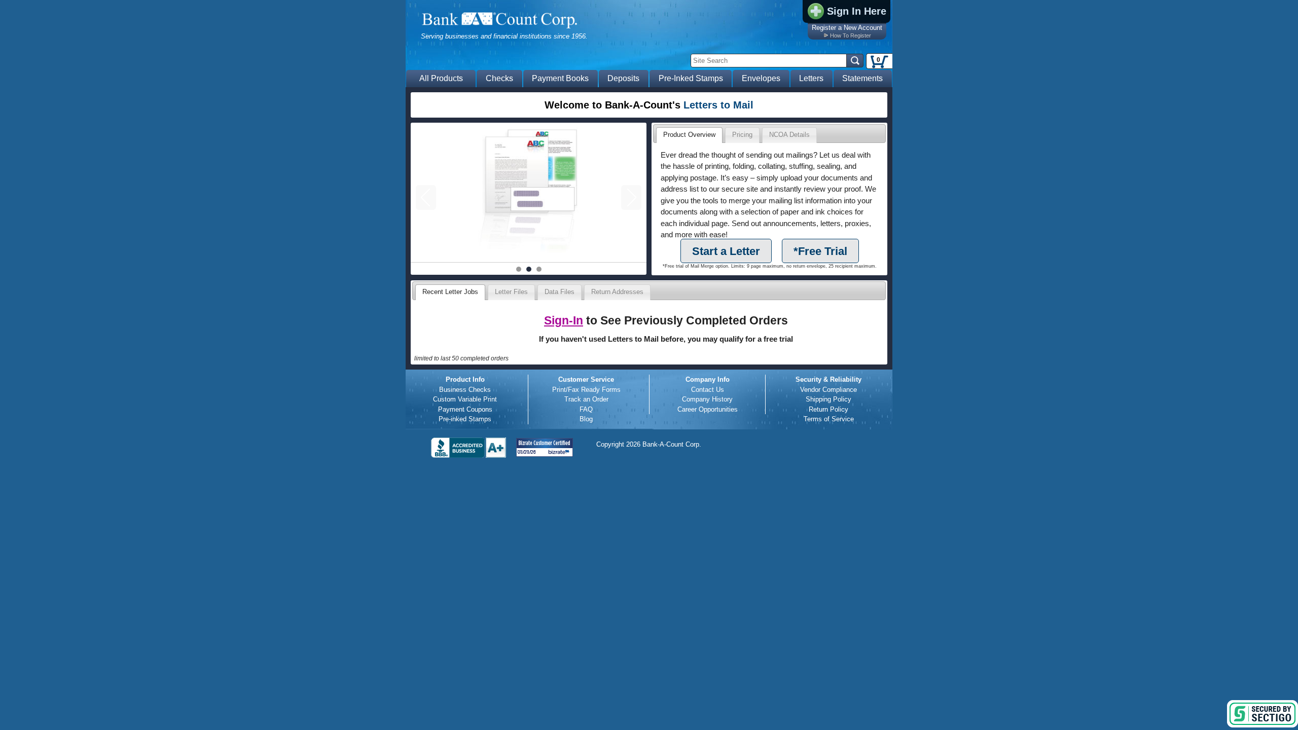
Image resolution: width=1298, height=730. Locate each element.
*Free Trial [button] (820, 251)
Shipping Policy (828, 399)
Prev (426, 197)
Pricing (742, 134)
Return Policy (828, 409)
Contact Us (707, 389)
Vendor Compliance (828, 389)
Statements (862, 78)
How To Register (850, 35)
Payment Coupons (465, 409)
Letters (811, 78)
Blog (586, 419)
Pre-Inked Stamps (691, 78)
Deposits (623, 78)
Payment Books (560, 78)
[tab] (689, 135)
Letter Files (511, 292)
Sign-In (563, 320)
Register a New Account (847, 27)
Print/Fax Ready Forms (586, 389)
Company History (707, 399)
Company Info (708, 379)
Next (631, 197)
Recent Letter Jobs (450, 292)
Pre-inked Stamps (465, 419)
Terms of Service (829, 419)
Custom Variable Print (465, 399)
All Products (441, 78)
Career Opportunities (707, 409)
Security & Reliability (828, 379)
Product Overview (689, 134)
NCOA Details (789, 134)
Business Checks (465, 389)
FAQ (586, 409)
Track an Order (586, 399)
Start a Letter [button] (726, 251)
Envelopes (761, 78)
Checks (499, 78)
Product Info (465, 379)
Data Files (559, 292)
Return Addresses (617, 292)
